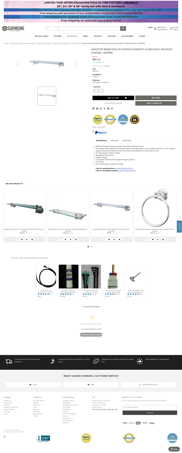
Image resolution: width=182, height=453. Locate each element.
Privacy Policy (9, 409)
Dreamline (66, 409)
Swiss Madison (68, 420)
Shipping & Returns (11, 407)
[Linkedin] (108, 108)
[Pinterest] (112, 108)
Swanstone (67, 418)
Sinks (85, 36)
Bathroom (72, 36)
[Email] (97, 108)
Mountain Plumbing (70, 405)
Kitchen (58, 36)
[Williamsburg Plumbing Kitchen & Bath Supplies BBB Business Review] (43, 438)
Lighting (111, 36)
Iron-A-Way (104, 20)
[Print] (101, 108)
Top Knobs (66, 407)
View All (65, 423)
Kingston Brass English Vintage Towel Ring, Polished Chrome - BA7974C (155, 230)
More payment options (113, 103)
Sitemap (7, 412)
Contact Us (8, 403)
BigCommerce (15, 430)
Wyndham (66, 403)
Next (76, 64)
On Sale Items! (41, 36)
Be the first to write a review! (91, 335)
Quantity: (97, 87)
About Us (7, 401)
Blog (5, 414)
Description (101, 141)
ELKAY (65, 412)
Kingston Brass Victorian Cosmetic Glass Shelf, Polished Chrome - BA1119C (24, 230)
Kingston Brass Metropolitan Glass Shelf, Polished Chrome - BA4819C (111, 230)
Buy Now (156, 98)
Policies (6, 405)
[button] (179, 227)
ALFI (56, 10)
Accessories (127, 36)
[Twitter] (105, 108)
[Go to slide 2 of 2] (91, 246)
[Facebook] (93, 108)
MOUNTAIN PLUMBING (110, 10)
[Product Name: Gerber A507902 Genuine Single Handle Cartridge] (113, 282)
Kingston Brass (68, 401)
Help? (150, 27)
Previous (17, 64)
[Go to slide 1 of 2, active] (88, 246)
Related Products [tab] (14, 184)
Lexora (65, 416)
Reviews (114, 141)
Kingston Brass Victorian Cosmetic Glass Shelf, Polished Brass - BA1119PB (68, 230)
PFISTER (109, 13)
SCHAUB (73, 16)
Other (142, 36)
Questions (126, 141)
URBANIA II (130, 2)
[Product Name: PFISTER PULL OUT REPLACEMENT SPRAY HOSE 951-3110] (46, 282)
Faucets (98, 36)
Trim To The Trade (69, 414)
